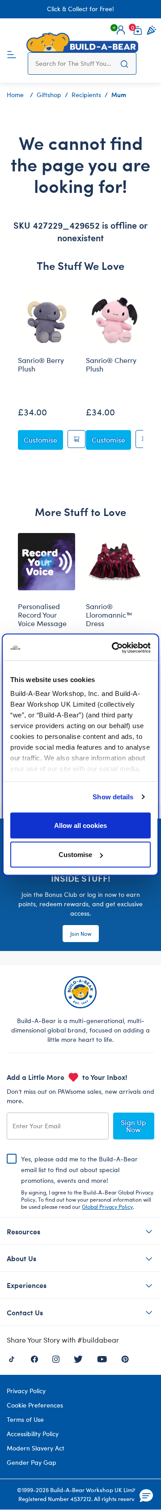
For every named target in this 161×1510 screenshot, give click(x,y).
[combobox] (73, 63)
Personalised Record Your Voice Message (42, 615)
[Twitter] (78, 1358)
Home (15, 94)
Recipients (86, 94)
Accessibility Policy (33, 1433)
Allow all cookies (80, 825)
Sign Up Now (133, 1126)
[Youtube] (102, 1358)
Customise (75, 854)
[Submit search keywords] (124, 63)
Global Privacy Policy (107, 1206)
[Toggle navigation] (11, 54)
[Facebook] (34, 1358)
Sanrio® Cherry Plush (111, 364)
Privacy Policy (26, 1390)
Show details (113, 797)
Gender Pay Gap (31, 1462)
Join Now (80, 933)
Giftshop (49, 94)
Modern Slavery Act (35, 1448)
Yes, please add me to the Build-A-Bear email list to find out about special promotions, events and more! (87, 1182)
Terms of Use (25, 1419)
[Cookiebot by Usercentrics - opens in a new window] (113, 648)
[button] (120, 30)
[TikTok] (12, 1358)
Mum (118, 94)
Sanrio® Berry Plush (41, 364)
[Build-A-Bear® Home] (82, 42)
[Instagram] (55, 1358)
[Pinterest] (125, 1358)
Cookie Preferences (35, 1405)
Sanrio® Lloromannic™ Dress (109, 615)
